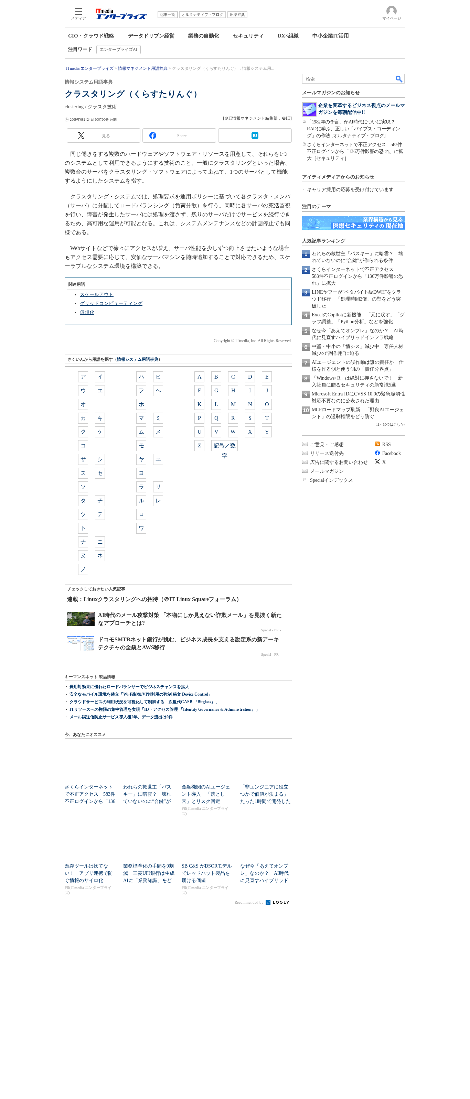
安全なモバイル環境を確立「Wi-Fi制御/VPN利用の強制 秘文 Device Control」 (141, 694)
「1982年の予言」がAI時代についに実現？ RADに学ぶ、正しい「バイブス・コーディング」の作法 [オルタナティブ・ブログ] (353, 128)
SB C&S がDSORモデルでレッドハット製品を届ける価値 (207, 873)
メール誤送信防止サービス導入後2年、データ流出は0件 (121, 717)
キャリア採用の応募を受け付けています (350, 189)
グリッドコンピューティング (111, 303)
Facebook (391, 453)
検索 (399, 79)
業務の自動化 (203, 36)
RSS (386, 444)
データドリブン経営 (151, 36)
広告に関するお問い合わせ (339, 462)
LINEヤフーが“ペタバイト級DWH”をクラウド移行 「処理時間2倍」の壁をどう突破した (356, 299)
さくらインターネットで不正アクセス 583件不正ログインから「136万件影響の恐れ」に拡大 (357, 276)
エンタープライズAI (118, 49)
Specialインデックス (331, 480)
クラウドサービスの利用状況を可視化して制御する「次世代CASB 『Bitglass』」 (145, 701)
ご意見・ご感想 (327, 444)
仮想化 (87, 312)
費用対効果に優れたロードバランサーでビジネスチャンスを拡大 (129, 686)
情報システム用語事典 (137, 359)
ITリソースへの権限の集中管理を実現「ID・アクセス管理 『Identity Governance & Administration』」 (165, 709)
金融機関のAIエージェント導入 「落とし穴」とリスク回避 (206, 794)
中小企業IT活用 (330, 36)
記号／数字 (225, 447)
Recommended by (250, 902)
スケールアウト (97, 294)
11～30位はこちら (390, 424)
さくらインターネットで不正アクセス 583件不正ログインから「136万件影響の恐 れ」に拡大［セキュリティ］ (355, 151)
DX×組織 (288, 36)
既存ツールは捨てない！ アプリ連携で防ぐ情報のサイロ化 (89, 873)
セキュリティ (248, 36)
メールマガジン (327, 471)
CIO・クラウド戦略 (91, 36)
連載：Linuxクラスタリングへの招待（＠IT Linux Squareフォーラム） (154, 599)
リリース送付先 (327, 453)
